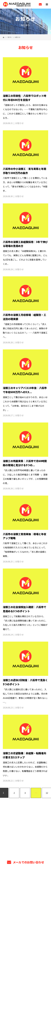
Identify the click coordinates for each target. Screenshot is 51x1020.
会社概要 (25, 940)
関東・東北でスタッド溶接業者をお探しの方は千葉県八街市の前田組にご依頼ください (25, 996)
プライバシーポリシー (26, 1000)
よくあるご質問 (25, 920)
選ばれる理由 (25, 900)
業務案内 (25, 886)
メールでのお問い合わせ (28, 862)
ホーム (25, 880)
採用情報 (25, 947)
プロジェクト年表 (25, 893)
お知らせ (19, 123)
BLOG (25, 953)
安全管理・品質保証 (25, 907)
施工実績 (25, 927)
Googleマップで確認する (25, 980)
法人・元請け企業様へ (25, 913)
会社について (25, 933)
